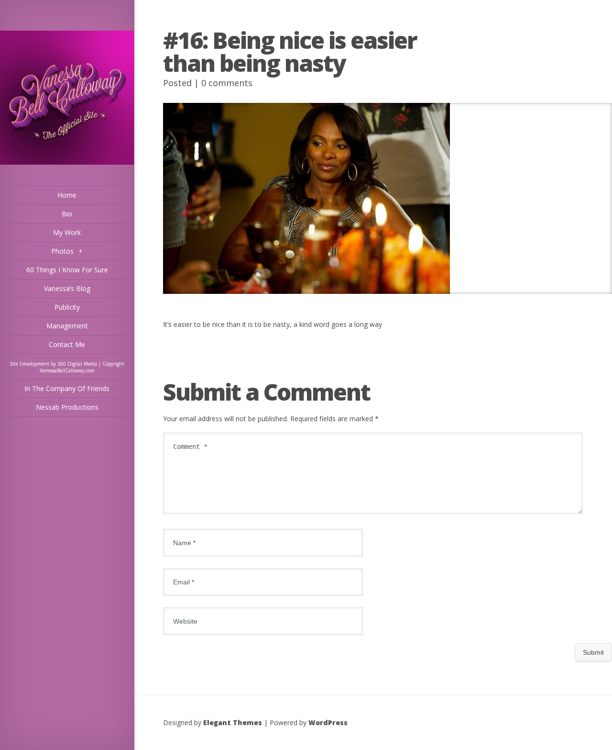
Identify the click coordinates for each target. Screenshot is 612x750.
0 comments (226, 83)
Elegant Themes (232, 722)
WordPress (328, 722)
